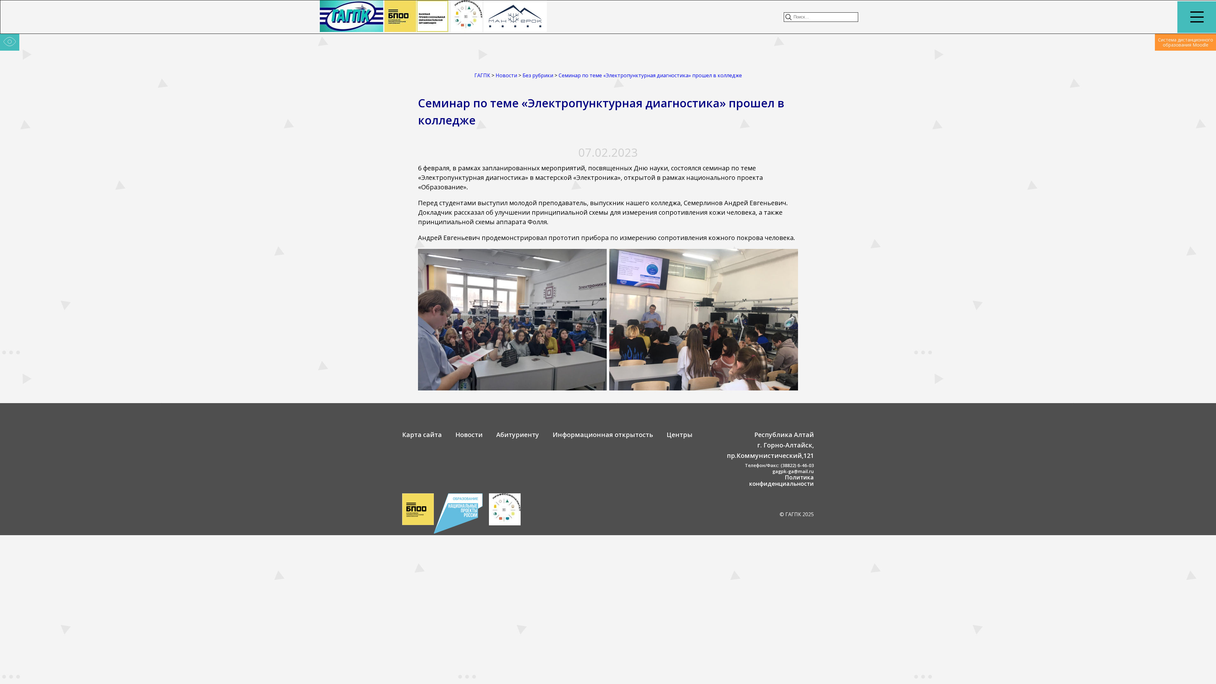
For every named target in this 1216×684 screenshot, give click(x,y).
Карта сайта (422, 434)
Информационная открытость (603, 434)
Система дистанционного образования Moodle (1185, 42)
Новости (469, 434)
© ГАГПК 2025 (797, 514)
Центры (680, 434)
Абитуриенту (517, 434)
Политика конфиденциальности (781, 480)
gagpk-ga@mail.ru (793, 471)
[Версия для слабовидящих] (9, 42)
